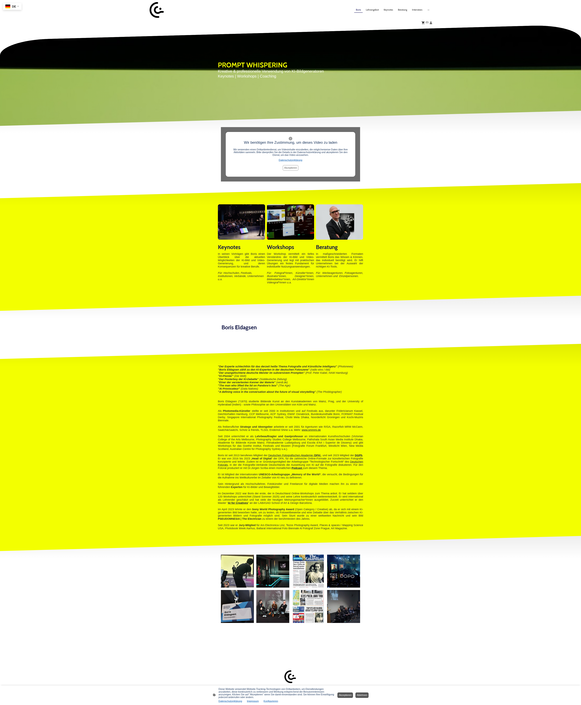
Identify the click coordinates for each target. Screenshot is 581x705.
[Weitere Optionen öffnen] (428, 10)
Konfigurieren (271, 701)
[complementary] (12, 6)
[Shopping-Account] (431, 23)
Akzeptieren (290, 168)
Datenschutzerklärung (290, 160)
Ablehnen (362, 695)
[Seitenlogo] (157, 10)
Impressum (253, 701)
